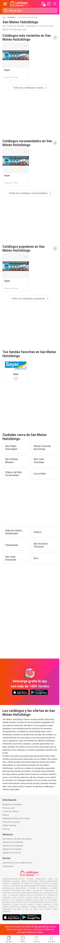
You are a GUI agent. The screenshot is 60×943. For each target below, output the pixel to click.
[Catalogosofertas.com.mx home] (19, 4)
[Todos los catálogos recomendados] (55, 143)
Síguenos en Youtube (12, 849)
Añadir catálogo (9, 825)
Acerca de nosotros (11, 822)
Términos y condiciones (33, 929)
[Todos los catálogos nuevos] (55, 37)
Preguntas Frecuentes (12, 804)
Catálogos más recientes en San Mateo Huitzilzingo (26, 37)
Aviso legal (17, 929)
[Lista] (48, 3)
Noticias (6, 829)
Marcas (5, 815)
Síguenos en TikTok (11, 852)
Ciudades (11, 17)
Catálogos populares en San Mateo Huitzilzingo (23, 248)
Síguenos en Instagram (12, 845)
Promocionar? (8, 808)
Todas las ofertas (10, 811)
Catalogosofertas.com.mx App (16, 818)
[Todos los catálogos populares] (55, 248)
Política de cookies (35, 932)
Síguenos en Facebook (12, 842)
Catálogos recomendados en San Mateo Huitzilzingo (27, 143)
